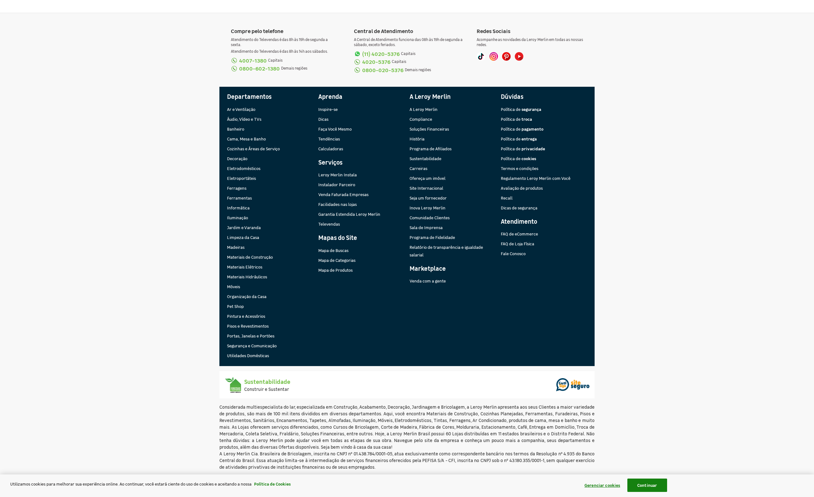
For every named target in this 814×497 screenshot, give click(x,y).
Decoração (237, 158)
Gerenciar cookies (602, 485)
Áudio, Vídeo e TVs (244, 119)
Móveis (233, 286)
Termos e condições (519, 168)
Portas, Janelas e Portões (250, 336)
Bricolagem (453, 407)
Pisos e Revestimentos (248, 326)
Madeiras (236, 247)
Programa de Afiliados (431, 149)
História (417, 139)
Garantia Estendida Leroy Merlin (349, 214)
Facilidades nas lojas (337, 204)
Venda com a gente (428, 281)
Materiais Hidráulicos (247, 277)
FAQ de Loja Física (517, 244)
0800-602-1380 (259, 68)
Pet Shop (235, 306)
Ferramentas (239, 198)
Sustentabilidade (425, 158)
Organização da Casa (246, 296)
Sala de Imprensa (426, 227)
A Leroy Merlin (424, 109)
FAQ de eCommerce (519, 234)
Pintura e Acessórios (246, 316)
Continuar (647, 485)
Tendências (329, 139)
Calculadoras (330, 149)
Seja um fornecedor (428, 198)
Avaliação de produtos (522, 188)
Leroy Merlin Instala (337, 175)
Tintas (440, 420)
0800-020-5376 (383, 70)
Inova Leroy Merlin (427, 208)
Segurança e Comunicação (252, 346)
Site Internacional (426, 188)
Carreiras (418, 168)
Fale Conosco (513, 253)
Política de (521, 109)
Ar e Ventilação (241, 109)
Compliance (421, 119)
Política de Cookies (272, 484)
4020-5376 (376, 61)
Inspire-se (328, 109)
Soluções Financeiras (429, 129)
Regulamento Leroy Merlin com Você (535, 178)
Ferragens (236, 188)
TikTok (481, 56)
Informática (238, 208)
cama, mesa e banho (556, 420)
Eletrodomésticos (243, 168)
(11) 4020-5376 (381, 54)
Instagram (493, 56)
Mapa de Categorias (336, 260)
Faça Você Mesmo (335, 129)
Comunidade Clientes (430, 217)
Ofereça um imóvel (427, 178)
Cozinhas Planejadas (501, 413)
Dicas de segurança (519, 208)
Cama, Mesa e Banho (246, 139)
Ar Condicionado (490, 420)
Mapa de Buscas (333, 250)
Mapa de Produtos (335, 270)
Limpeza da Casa (243, 237)
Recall (507, 198)
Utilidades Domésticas (248, 355)
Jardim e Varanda (244, 227)
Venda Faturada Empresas (343, 194)
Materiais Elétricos (244, 267)
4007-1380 (253, 60)
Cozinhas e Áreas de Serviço (253, 149)
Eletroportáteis (241, 178)
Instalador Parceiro (336, 184)
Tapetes (317, 420)
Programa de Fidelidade (432, 237)
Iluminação (237, 217)
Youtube (519, 56)
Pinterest (506, 56)
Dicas (323, 119)
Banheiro (235, 129)
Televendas (329, 224)
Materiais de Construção (250, 257)
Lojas (457, 433)
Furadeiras (566, 413)
